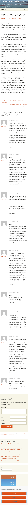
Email (3, 420)
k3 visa (16, 18)
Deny (14, 497)
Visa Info (4, 17)
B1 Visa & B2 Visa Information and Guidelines (10, 446)
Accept (14, 493)
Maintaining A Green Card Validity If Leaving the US (12, 454)
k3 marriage (12, 18)
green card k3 (12, 17)
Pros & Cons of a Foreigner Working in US (10, 456)
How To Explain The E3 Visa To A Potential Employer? (12, 443)
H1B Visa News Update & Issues (8, 451)
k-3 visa (7, 18)
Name (3, 417)
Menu (2, 9)
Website (3, 423)
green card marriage (19, 17)
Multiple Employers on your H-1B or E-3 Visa (10, 460)
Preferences (14, 501)
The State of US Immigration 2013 (8, 458)
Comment (4, 407)
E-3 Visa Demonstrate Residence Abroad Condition (15, 106)
